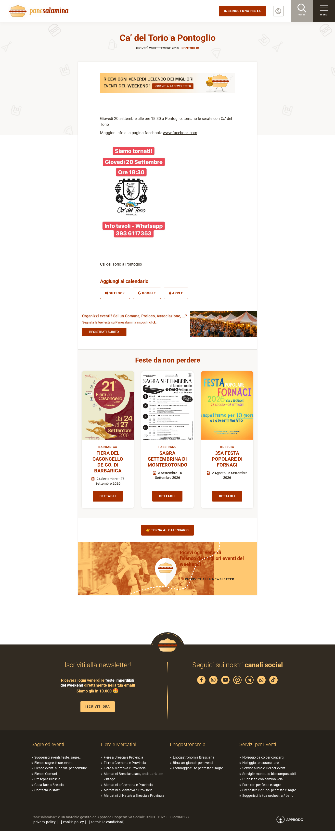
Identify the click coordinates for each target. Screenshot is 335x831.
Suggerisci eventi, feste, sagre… (57, 757)
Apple (177, 293)
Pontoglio (190, 48)
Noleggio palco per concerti (262, 757)
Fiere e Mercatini (118, 744)
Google (149, 293)
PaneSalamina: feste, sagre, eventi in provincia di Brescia (38, 11)
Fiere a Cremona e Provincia (125, 763)
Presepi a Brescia (47, 779)
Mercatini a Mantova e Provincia (128, 790)
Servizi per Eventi (257, 744)
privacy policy (44, 822)
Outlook (117, 293)
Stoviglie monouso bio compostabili (269, 774)
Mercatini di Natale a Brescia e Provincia (134, 795)
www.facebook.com (180, 132)
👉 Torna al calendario (167, 530)
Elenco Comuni (45, 774)
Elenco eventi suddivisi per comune (60, 768)
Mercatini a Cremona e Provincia (128, 785)
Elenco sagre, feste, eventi (53, 763)
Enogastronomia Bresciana (193, 757)
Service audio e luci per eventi (264, 768)
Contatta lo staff (47, 790)
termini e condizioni (107, 822)
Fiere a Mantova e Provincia (125, 768)
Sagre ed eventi (47, 744)
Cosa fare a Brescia (49, 785)
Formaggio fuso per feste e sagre (198, 768)
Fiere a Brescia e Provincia (123, 757)
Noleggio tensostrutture (260, 763)
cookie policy (73, 822)
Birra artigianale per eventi (193, 763)
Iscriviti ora (97, 706)
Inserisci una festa (242, 11)
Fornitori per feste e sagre (261, 785)
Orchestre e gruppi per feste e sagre (269, 790)
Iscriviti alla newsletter (209, 579)
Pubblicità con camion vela (262, 779)
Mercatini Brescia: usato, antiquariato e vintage (133, 776)
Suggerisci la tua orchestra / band (268, 795)
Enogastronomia (188, 744)
